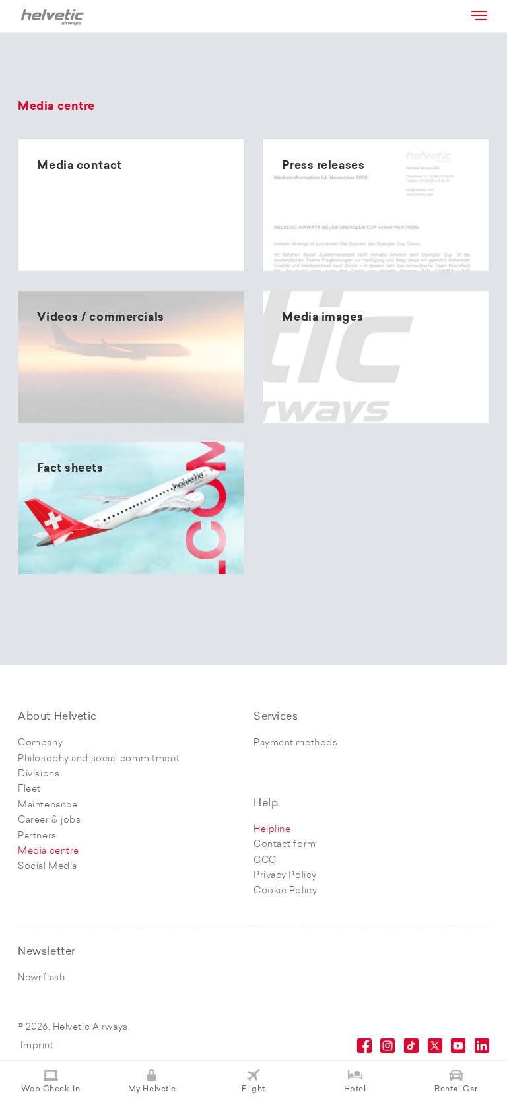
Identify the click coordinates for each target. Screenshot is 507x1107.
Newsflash (41, 978)
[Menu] (478, 15)
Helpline (272, 829)
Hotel (355, 1089)
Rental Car (456, 1089)
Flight (253, 1089)
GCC (265, 860)
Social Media (47, 866)
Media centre (48, 851)
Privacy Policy (285, 875)
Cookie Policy (285, 891)
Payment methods (295, 743)
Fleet (29, 789)
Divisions (38, 774)
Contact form (285, 844)
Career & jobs (49, 820)
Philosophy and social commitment (99, 759)
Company (40, 743)
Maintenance (47, 805)
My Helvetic (152, 1089)
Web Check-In (50, 1089)
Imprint (37, 1046)
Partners (37, 836)
